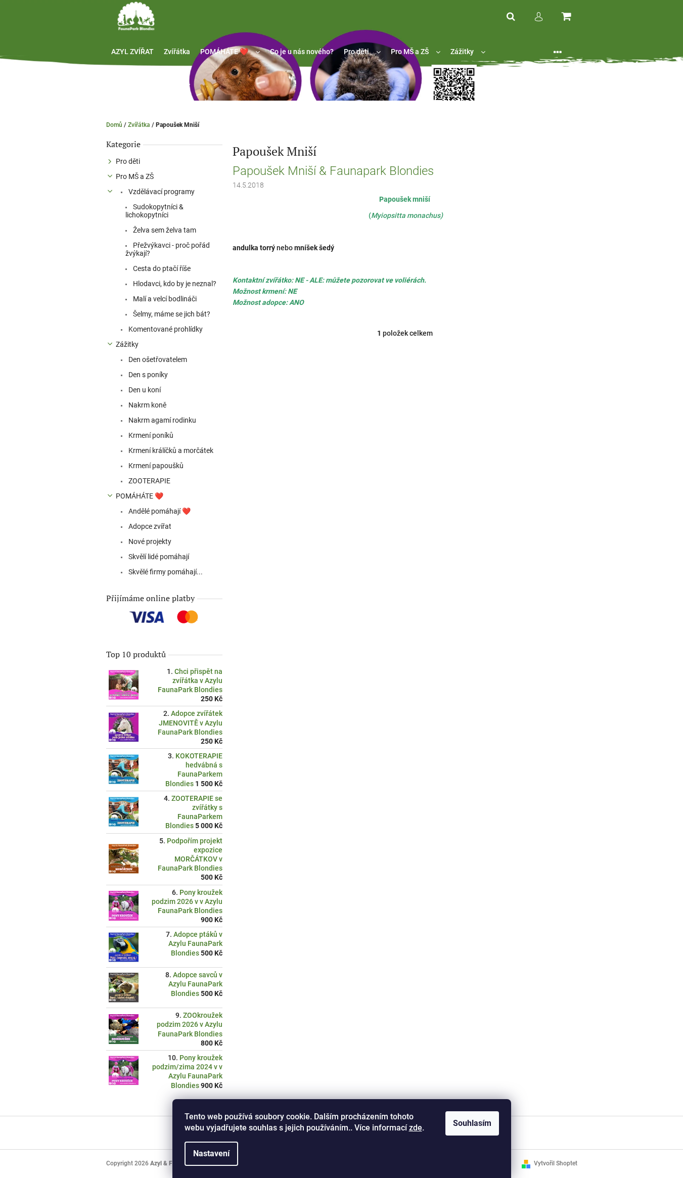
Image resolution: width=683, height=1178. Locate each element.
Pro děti (128, 161)
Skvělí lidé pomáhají (158, 557)
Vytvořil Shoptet (555, 1163)
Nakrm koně (146, 405)
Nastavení (211, 1153)
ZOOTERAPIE (148, 481)
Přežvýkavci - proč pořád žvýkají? (167, 249)
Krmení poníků (150, 435)
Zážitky (127, 344)
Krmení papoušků (155, 466)
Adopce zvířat (149, 526)
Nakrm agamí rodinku (161, 420)
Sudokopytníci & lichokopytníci (154, 211)
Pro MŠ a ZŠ (135, 176)
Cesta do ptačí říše (161, 268)
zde (415, 1127)
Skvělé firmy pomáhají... (165, 572)
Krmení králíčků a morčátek (170, 450)
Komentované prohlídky (165, 329)
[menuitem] (132, 52)
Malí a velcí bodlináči (164, 299)
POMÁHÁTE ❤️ (139, 496)
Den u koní (144, 390)
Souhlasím (472, 1123)
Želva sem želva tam (163, 230)
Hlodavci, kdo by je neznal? (173, 284)
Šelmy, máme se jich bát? (170, 314)
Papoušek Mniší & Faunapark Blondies (333, 171)
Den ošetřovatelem (157, 359)
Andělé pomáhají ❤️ (159, 511)
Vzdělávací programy (161, 192)
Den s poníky (147, 375)
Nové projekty (149, 541)
